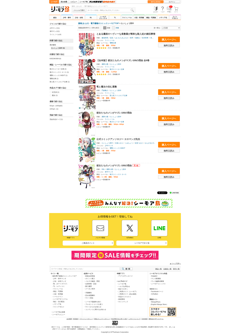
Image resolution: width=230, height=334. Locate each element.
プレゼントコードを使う (94, 304)
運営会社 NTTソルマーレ (156, 319)
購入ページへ (169, 39)
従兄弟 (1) (55, 92)
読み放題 (64, 2)
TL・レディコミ (59, 286)
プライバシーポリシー (86, 319)
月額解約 (88, 293)
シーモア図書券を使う (93, 302)
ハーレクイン (58, 296)
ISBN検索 (144, 319)
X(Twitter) (154, 294)
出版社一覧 (167, 269)
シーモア (54, 2)
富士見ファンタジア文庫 (118, 95)
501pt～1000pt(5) (56, 106)
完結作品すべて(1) (56, 119)
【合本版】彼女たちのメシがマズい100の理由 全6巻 (122, 60)
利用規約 (75, 319)
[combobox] (111, 10)
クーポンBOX (90, 289)
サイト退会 (89, 298)
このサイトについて (134, 319)
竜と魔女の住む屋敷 (106, 86)
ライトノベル (127, 18)
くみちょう (129, 143)
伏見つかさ (139, 143)
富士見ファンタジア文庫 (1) (60, 82)
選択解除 (53, 45)
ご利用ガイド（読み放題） (127, 294)
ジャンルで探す (79, 10)
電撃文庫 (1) (54, 79)
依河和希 (145, 38)
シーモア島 (84, 2)
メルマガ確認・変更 (92, 281)
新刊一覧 (176, 269)
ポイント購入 (90, 279)
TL (115, 18)
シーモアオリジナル (60, 299)
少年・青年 (67, 18)
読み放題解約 (90, 295)
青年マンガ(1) (55, 31)
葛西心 (137, 38)
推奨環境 (121, 299)
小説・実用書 (139, 18)
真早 (131, 38)
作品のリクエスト (124, 297)
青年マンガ (109, 172)
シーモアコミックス (103, 17)
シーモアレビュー (58, 314)
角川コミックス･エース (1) (59, 72)
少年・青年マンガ (59, 279)
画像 (117, 28)
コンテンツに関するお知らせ (95, 309)
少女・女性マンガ (59, 281)
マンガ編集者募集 (157, 281)
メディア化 (163, 18)
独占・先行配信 (58, 302)
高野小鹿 (105, 64)
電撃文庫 (113, 43)
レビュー (74, 2)
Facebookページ (157, 291)
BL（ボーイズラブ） (60, 284)
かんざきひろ (149, 143)
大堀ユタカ (119, 143)
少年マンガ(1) (55, 28)
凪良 (111, 38)
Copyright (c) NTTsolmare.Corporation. (115, 332)
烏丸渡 (152, 38)
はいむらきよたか (121, 38)
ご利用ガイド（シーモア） (127, 291)
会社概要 (69, 319)
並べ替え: (157, 28)
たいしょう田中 (115, 64)
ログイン (172, 2)
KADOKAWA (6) (55, 59)
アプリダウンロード (125, 276)
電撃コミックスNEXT (117, 148)
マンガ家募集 (156, 279)
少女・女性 (79, 18)
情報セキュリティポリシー (102, 319)
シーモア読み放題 (58, 312)
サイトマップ (123, 302)
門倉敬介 (105, 90)
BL (91, 18)
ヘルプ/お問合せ (124, 286)
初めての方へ (123, 289)
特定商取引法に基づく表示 (119, 319)
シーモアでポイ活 (141, 243)
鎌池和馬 (105, 38)
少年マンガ (109, 146)
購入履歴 (88, 286)
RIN (103, 169)
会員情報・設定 (90, 284)
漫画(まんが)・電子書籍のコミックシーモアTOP (98, 23)
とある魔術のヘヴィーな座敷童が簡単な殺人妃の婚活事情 (125, 34)
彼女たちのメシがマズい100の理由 (114, 113)
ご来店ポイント (88, 243)
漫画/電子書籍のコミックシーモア (64, 276)
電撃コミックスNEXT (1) (58, 75)
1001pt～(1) (54, 109)
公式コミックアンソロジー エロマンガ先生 (118, 139)
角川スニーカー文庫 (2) (58, 69)
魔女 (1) (55, 95)
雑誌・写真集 (151, 18)
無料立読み (169, 45)
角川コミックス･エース (118, 174)
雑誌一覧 (158, 269)
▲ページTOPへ (175, 263)
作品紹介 (154, 276)
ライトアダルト (175, 17)
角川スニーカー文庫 (117, 69)
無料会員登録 (155, 2)
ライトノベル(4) (55, 34)
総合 (55, 18)
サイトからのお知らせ (93, 307)
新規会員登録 (90, 276)
